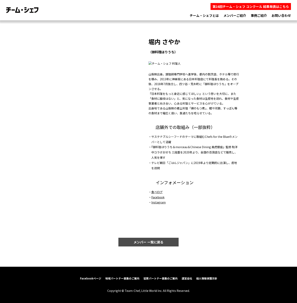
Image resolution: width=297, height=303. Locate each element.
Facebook (157, 197)
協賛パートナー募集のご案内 (160, 278)
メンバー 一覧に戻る (148, 242)
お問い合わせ (281, 15)
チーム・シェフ (22, 10)
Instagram (158, 202)
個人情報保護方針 (206, 278)
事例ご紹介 (259, 15)
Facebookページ (90, 278)
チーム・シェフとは (204, 15)
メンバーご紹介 (234, 15)
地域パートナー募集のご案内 (122, 278)
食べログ (157, 192)
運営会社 (187, 278)
